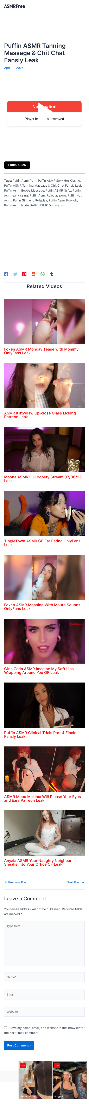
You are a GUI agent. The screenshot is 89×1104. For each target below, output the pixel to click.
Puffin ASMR (17, 165)
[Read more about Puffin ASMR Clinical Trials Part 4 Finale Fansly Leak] (44, 705)
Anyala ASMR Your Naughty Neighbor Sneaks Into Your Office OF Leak (37, 862)
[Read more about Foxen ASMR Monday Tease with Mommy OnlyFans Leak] (44, 321)
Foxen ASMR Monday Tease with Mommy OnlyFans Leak (41, 351)
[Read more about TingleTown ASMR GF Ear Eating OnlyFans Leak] (44, 513)
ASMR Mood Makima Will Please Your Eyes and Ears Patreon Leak (42, 798)
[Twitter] (15, 274)
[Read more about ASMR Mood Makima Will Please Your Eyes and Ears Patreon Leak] (44, 769)
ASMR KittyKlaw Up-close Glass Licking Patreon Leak (40, 415)
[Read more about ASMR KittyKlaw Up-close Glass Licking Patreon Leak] (44, 385)
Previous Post (16, 882)
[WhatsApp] (42, 274)
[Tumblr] (52, 274)
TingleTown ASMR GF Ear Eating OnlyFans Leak (42, 543)
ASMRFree (14, 6)
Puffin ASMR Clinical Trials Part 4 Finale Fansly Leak (40, 734)
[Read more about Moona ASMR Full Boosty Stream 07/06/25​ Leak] (44, 449)
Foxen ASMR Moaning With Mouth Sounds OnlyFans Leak (42, 607)
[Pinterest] (24, 274)
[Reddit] (33, 274)
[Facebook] (6, 274)
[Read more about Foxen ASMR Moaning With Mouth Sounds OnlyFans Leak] (44, 577)
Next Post (75, 882)
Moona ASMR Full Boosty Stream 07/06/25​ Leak (43, 479)
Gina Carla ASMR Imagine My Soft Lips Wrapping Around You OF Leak (39, 670)
